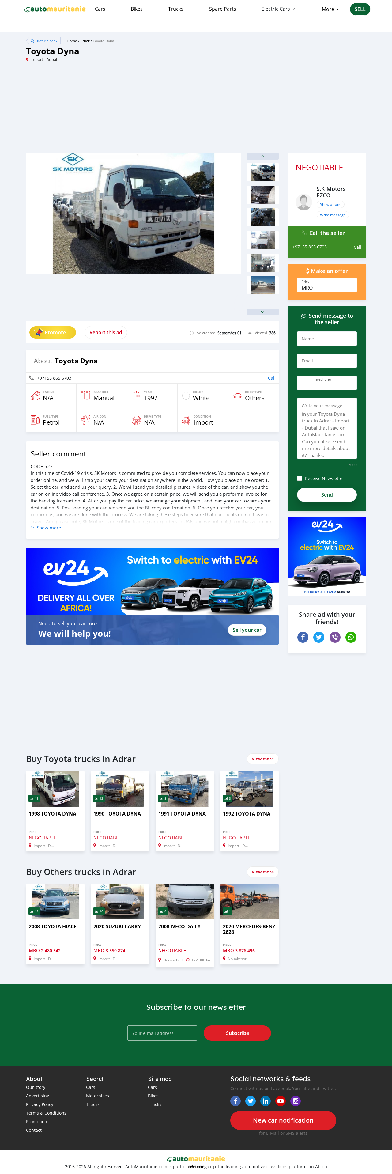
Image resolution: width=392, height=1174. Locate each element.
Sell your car (247, 630)
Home (72, 40)
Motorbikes (97, 1096)
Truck (85, 40)
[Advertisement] (111, 110)
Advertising (37, 1096)
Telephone (322, 379)
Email (307, 361)
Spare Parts (222, 9)
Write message (333, 214)
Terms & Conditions (46, 1113)
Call (272, 378)
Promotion (36, 1121)
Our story (35, 1087)
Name (308, 339)
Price (305, 281)
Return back (46, 40)
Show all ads (330, 204)
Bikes (137, 9)
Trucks (175, 9)
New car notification (283, 1120)
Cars (100, 9)
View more (263, 759)
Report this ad (105, 332)
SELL (360, 9)
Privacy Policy (39, 1104)
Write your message (322, 406)
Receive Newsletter (324, 478)
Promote (55, 332)
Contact (34, 1130)
